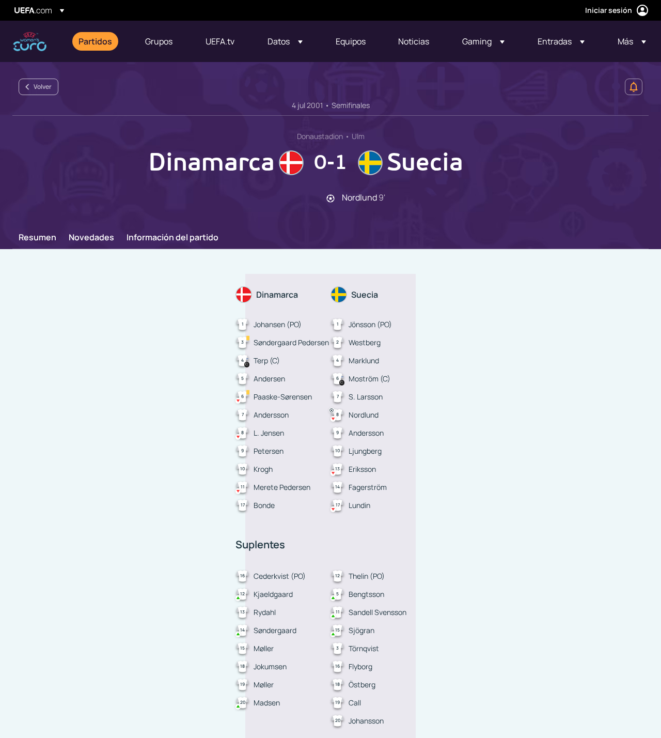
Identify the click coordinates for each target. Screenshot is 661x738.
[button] (285, 41)
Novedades (91, 237)
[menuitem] (99, 41)
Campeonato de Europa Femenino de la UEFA (29, 42)
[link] (95, 41)
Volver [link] (43, 86)
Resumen (37, 237)
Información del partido (172, 237)
